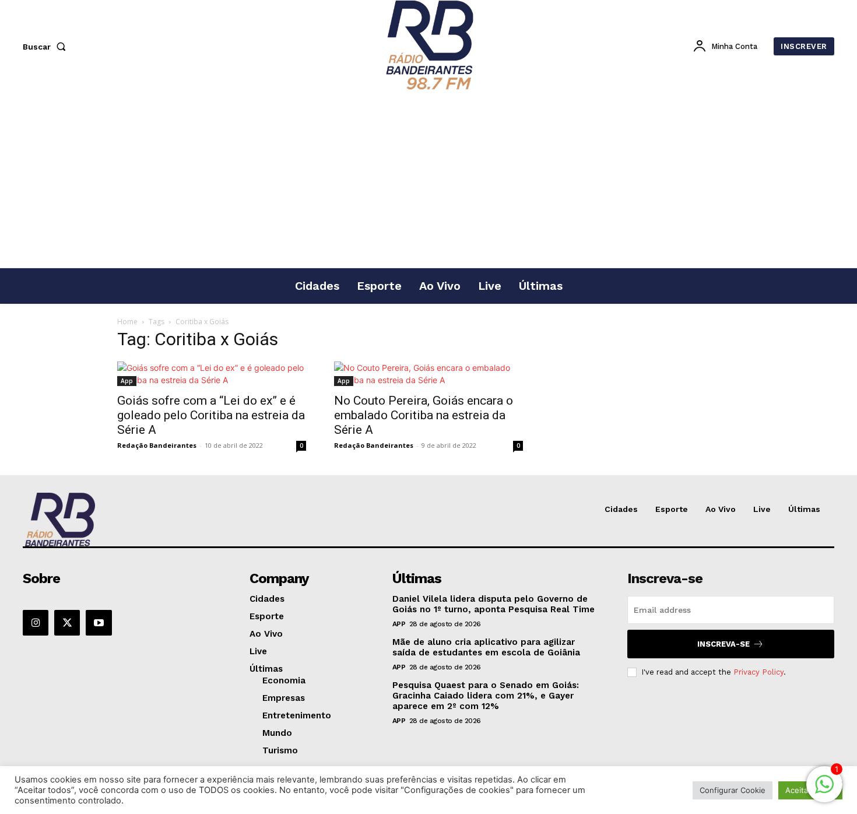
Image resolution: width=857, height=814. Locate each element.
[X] (67, 623)
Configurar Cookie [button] (732, 790)
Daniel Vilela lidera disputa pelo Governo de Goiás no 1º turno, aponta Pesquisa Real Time (493, 604)
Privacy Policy (758, 672)
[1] (824, 790)
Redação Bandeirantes (156, 445)
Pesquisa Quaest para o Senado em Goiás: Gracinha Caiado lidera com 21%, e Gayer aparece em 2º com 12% (485, 695)
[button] (47, 46)
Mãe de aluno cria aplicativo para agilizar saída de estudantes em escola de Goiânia (486, 647)
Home (127, 322)
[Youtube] (98, 623)
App (127, 381)
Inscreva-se (723, 644)
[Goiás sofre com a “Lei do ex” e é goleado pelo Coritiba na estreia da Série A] (211, 374)
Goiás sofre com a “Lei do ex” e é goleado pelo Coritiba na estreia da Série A (211, 415)
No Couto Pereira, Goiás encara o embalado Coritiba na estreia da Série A (423, 415)
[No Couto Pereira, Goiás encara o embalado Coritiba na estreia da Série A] (428, 374)
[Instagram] (35, 623)
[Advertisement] (428, 180)
